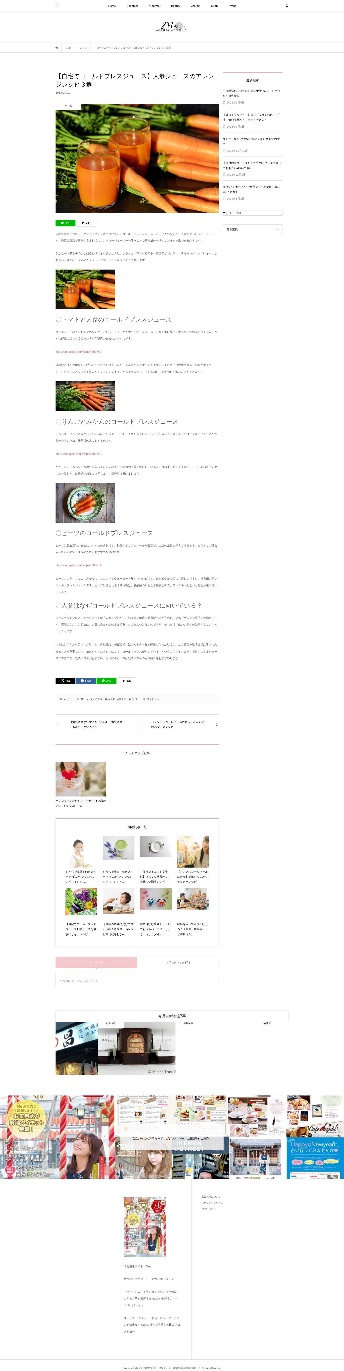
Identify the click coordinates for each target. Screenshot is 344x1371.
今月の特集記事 (172, 1016)
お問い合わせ (208, 1209)
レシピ (67, 699)
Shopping (133, 5)
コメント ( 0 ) (96, 962)
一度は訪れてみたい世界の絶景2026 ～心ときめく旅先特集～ (251, 93)
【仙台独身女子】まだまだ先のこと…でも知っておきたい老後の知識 (252, 165)
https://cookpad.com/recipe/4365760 (78, 453)
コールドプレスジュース (94, 699)
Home (112, 5)
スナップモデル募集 (212, 1202)
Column (195, 5)
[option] (94, 1049)
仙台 (134, 699)
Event (232, 5)
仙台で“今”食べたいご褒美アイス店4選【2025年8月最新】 (251, 189)
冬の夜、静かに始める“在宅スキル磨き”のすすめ (251, 141)
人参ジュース (124, 699)
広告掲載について (211, 1196)
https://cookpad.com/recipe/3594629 (78, 565)
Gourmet (154, 5)
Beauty (175, 5)
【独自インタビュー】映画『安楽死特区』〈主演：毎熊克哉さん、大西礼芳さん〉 (252, 117)
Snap (214, 5)
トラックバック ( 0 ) (178, 962)
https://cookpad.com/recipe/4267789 (78, 351)
